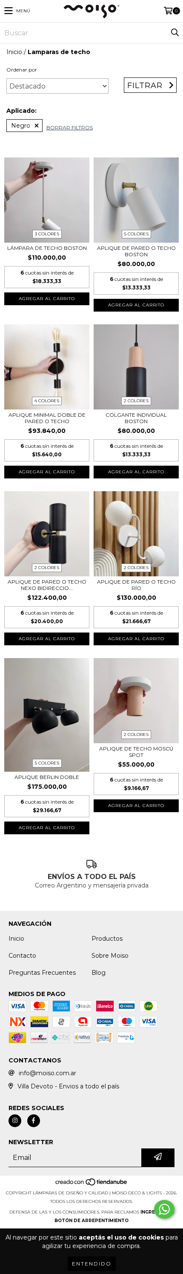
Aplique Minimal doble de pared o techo (47, 418)
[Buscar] (174, 32)
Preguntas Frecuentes (42, 972)
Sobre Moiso (110, 955)
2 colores (136, 401)
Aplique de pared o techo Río (136, 584)
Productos (107, 938)
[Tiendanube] (91, 1184)
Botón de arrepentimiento (91, 1220)
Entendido (92, 1263)
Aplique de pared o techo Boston (136, 251)
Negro (20, 125)
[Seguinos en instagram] (15, 1120)
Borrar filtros (69, 127)
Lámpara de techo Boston (47, 248)
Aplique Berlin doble (46, 777)
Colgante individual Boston (136, 418)
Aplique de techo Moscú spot (136, 751)
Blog (99, 972)
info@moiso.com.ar (47, 1073)
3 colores (47, 234)
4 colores (46, 401)
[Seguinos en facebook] (33, 1120)
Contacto (22, 955)
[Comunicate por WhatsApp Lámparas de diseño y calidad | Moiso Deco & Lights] (164, 1209)
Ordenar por (21, 69)
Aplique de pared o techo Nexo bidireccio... (47, 584)
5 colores (136, 234)
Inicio (14, 52)
